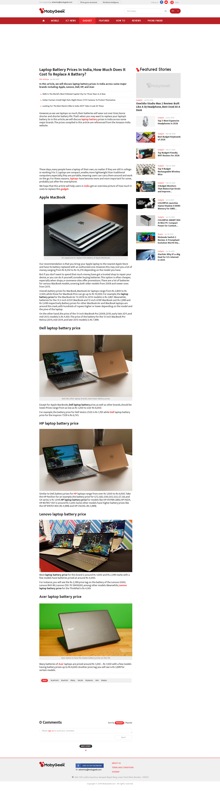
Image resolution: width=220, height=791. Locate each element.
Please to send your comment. (58, 731)
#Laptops (55, 680)
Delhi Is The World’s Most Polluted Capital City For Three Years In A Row (74, 94)
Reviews (136, 20)
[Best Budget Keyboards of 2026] (145, 137)
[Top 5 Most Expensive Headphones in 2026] (145, 121)
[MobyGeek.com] (52, 11)
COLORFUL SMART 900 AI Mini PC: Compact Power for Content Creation (169, 223)
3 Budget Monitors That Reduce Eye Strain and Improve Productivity (169, 189)
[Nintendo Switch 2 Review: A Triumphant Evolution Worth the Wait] (145, 237)
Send (123, 737)
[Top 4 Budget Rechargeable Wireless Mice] (145, 169)
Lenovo (123, 585)
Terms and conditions (123, 767)
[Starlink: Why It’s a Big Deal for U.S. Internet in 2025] (145, 254)
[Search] (166, 11)
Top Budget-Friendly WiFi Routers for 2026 (169, 154)
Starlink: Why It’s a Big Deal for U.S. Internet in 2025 (169, 257)
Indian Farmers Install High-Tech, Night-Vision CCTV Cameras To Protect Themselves (79, 100)
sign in (51, 731)
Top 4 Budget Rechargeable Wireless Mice (169, 172)
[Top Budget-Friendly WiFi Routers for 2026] (145, 153)
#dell (73, 680)
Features (104, 20)
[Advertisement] (85, 47)
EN (173, 10)
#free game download (88, 2)
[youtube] (166, 2)
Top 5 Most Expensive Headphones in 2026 (168, 122)
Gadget (87, 20)
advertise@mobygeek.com (62, 2)
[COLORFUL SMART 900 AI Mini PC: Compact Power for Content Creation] (145, 220)
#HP (97, 680)
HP (75, 494)
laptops (74, 178)
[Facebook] (161, 2)
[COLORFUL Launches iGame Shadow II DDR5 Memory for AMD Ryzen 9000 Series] (145, 203)
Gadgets (139, 100)
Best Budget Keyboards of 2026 (169, 138)
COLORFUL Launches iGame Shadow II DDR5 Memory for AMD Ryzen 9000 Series (169, 206)
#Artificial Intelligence (111, 2)
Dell (112, 412)
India (87, 186)
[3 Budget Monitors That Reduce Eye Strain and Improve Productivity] (145, 186)
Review (160, 234)
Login (176, 2)
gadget (64, 189)
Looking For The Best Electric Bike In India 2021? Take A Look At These (73, 106)
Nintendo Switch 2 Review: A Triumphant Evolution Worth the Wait (169, 240)
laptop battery (89, 119)
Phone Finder (155, 20)
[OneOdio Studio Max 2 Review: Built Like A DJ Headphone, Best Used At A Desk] (158, 85)
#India (104, 680)
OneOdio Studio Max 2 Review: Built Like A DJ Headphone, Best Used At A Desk (158, 107)
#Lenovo (89, 680)
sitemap (115, 772)
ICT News (71, 20)
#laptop (64, 680)
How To (120, 20)
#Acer (80, 680)
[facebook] (90, 767)
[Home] (43, 20)
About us (116, 763)
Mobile (55, 20)
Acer (61, 664)
